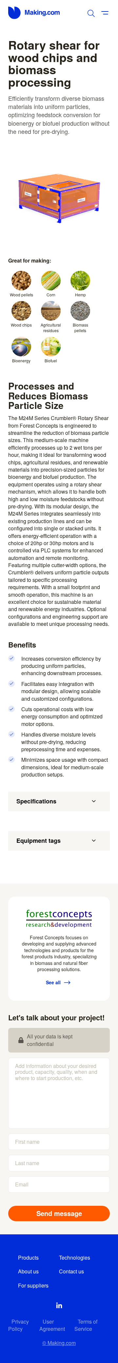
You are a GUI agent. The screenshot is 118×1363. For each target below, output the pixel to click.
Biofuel (51, 360)
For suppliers (33, 1285)
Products (28, 1257)
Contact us (71, 1271)
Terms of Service (85, 1325)
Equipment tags (38, 840)
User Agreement (52, 1325)
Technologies (74, 1257)
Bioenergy (21, 360)
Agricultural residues (51, 327)
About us (28, 1271)
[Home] (34, 13)
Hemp (80, 294)
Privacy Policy (18, 1325)
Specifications (36, 801)
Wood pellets (21, 294)
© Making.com (59, 1343)
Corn (51, 294)
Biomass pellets (80, 327)
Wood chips (21, 325)
